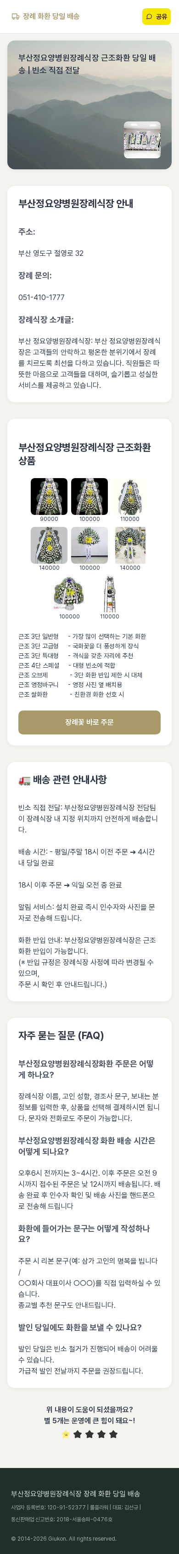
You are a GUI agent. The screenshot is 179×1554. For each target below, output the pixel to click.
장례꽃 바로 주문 (89, 722)
